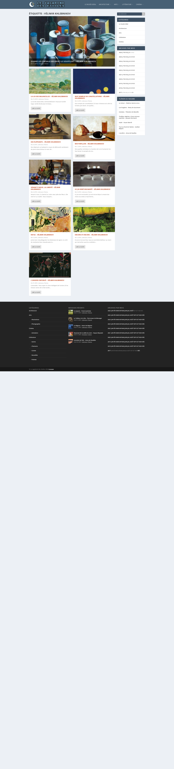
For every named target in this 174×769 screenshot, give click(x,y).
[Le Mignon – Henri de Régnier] (70, 327)
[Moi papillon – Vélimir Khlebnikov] (94, 128)
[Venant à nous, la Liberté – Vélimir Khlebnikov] (50, 172)
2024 (120, 61)
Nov (140, 315)
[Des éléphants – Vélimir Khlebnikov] (50, 126)
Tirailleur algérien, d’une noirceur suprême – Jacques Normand (129, 117)
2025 (120, 57)
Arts (116, 4)
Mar (117, 311)
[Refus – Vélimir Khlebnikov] (50, 219)
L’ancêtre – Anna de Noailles (127, 133)
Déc (143, 315)
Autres (34, 342)
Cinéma (139, 4)
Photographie (36, 324)
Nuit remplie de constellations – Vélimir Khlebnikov (92, 97)
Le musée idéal (90, 4)
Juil (128, 311)
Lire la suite (36, 108)
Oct (137, 315)
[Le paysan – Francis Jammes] (70, 312)
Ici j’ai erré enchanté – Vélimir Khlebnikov (92, 189)
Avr (120, 311)
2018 (120, 88)
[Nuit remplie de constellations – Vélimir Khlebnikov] (94, 81)
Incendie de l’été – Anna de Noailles (85, 340)
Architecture (104, 4)
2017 (120, 92)
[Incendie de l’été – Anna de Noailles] (70, 341)
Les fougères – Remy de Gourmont (129, 107)
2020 (120, 79)
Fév (115, 311)
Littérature (126, 4)
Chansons (35, 346)
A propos (51, 369)
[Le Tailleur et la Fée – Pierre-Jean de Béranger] (70, 319)
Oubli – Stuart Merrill (125, 122)
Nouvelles (35, 355)
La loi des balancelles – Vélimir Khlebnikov (49, 96)
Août (131, 311)
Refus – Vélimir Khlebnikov (42, 235)
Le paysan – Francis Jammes (82, 311)
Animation (35, 333)
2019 (120, 83)
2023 (120, 66)
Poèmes (46, 63)
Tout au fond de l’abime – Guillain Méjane (129, 127)
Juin (126, 311)
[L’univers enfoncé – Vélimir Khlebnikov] (50, 265)
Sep (135, 315)
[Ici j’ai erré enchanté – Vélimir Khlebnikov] (94, 174)
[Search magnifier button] (143, 14)
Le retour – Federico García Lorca (129, 103)
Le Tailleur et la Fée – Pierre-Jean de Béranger (88, 318)
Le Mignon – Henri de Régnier (83, 325)
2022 (120, 70)
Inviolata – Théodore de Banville (129, 112)
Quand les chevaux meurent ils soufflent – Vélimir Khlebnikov (63, 61)
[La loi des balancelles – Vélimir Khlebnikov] (50, 81)
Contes (34, 350)
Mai (123, 311)
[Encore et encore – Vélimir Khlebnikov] (94, 219)
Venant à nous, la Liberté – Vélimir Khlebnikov (45, 188)
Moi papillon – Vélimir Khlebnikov (89, 144)
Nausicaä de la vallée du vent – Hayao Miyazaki (88, 333)
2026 (120, 52)
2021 (120, 74)
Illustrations (35, 319)
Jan (112, 311)
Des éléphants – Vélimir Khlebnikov (46, 142)
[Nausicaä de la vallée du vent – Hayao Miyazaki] (70, 334)
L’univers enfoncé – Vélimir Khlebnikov (47, 280)
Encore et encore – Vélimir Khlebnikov (91, 235)
